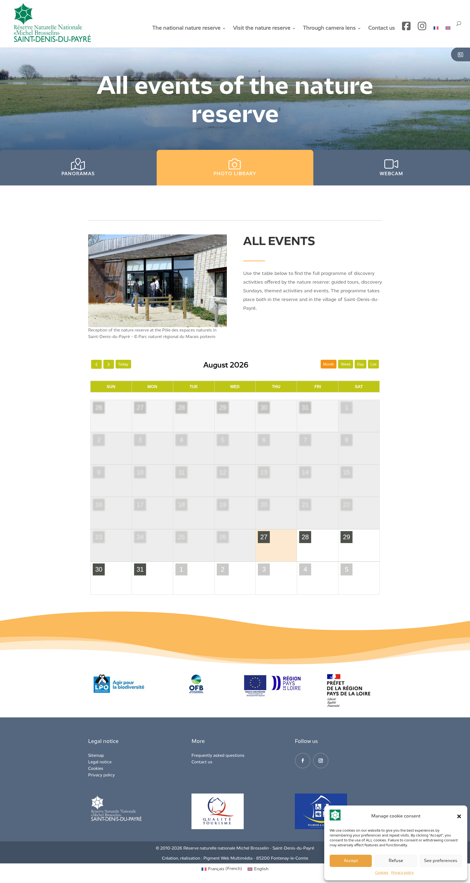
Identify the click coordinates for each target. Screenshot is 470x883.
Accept (351, 861)
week (346, 364)
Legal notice (100, 762)
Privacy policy (402, 872)
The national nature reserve (186, 28)
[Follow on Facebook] (303, 761)
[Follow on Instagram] (321, 761)
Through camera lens (329, 28)
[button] (459, 816)
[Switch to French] (436, 36)
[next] (108, 364)
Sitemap (96, 756)
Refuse (396, 861)
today (123, 364)
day (360, 364)
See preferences (440, 861)
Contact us (381, 28)
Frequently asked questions (218, 756)
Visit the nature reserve (261, 28)
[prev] (96, 364)
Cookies (381, 872)
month (328, 364)
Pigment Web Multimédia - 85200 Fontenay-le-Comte (255, 858)
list (373, 364)
